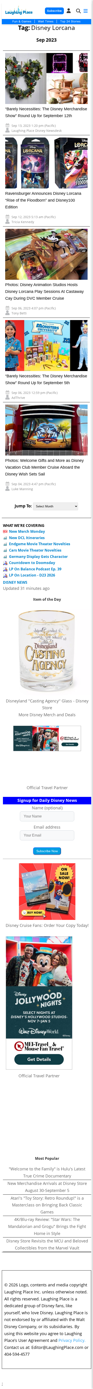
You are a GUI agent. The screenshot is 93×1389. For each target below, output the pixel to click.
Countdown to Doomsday (32, 562)
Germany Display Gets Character (38, 556)
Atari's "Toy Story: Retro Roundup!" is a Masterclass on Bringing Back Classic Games (47, 1205)
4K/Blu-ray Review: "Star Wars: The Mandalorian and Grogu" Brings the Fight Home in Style (47, 1226)
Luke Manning (22, 489)
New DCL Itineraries (27, 537)
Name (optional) (47, 807)
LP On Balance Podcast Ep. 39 (35, 569)
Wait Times (45, 21)
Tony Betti (19, 313)
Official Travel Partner (47, 787)
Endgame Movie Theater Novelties (39, 543)
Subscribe (54, 10)
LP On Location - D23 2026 (32, 575)
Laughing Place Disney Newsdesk (37, 130)
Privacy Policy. (72, 1340)
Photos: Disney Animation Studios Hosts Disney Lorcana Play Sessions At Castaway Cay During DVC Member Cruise (44, 291)
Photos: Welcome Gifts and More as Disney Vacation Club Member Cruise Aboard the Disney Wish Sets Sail (44, 467)
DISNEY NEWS (15, 582)
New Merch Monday (27, 531)
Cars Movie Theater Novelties (35, 550)
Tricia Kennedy (23, 222)
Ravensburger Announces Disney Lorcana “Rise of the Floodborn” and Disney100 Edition (43, 200)
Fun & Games (21, 21)
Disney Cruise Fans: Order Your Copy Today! (47, 925)
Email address (47, 827)
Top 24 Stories (70, 21)
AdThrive (18, 397)
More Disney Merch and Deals (47, 714)
